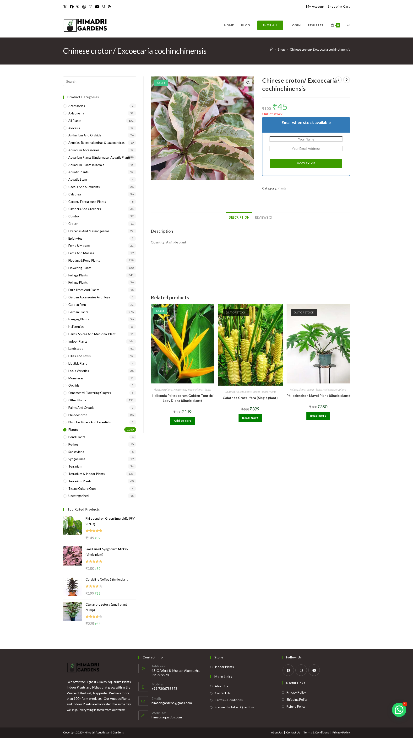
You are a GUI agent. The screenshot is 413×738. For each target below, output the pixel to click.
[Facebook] (71, 6)
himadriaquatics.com (167, 717)
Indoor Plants (195, 389)
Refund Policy (296, 706)
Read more (250, 418)
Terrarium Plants (80, 481)
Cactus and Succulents (84, 187)
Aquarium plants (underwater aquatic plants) (99, 157)
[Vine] (104, 6)
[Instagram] (90, 6)
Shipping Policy (297, 699)
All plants (74, 121)
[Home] (271, 49)
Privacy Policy (296, 692)
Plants (282, 188)
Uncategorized (78, 496)
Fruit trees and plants (83, 290)
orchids (73, 385)
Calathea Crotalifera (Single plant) (250, 398)
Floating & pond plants (84, 260)
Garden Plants (78, 312)
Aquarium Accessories (83, 150)
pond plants (76, 437)
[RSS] (110, 6)
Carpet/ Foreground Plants (87, 202)
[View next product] (346, 79)
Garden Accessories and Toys (89, 297)
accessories (76, 106)
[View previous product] (338, 79)
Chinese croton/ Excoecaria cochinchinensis (320, 49)
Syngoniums (76, 459)
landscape (75, 348)
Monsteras (75, 378)
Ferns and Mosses (81, 253)
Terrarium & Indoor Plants (86, 474)
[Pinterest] (78, 6)
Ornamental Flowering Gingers (89, 393)
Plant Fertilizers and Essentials (89, 422)
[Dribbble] (84, 6)
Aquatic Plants (78, 172)
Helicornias (180, 389)
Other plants (77, 400)
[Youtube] (97, 6)
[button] (248, 82)
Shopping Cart (339, 6)
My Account (315, 6)
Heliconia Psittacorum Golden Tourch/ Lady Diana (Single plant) (182, 398)
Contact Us (222, 693)
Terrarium (75, 466)
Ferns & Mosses (79, 246)
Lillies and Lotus (79, 356)
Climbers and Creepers (84, 209)
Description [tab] (239, 217)
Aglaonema (76, 113)
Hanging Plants (78, 319)
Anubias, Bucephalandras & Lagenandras (96, 143)
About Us (221, 686)
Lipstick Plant (77, 363)
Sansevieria (76, 452)
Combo (73, 216)
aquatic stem (77, 179)
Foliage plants (244, 391)
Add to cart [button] (182, 420)
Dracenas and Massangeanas (88, 231)
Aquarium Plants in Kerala (86, 165)
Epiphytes (75, 238)
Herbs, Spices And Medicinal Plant (91, 334)
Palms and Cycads (81, 407)
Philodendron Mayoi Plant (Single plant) (318, 395)
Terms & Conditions (229, 700)
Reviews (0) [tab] (263, 217)
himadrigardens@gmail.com (172, 703)
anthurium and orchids (84, 135)
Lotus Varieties (78, 371)
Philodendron (330, 389)
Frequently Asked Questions (235, 707)
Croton (73, 224)
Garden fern (77, 305)
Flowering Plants (163, 389)
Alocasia (74, 128)
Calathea (229, 391)
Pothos (73, 444)
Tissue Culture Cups (82, 488)
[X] (65, 6)
